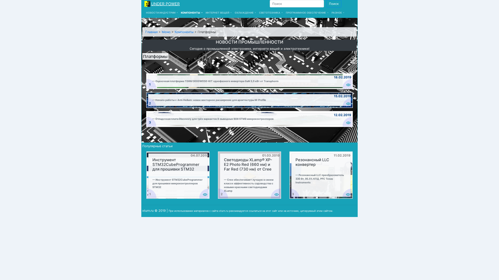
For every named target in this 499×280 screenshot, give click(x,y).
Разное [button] (337, 12)
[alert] (249, 81)
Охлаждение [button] (244, 12)
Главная (151, 32)
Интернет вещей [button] (218, 12)
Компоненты (184, 32)
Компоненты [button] (191, 12)
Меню (166, 32)
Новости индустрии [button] (161, 12)
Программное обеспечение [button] (306, 12)
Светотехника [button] (270, 12)
